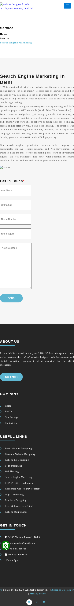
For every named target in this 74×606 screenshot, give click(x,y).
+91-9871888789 (17, 548)
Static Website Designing (18, 448)
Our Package (12, 417)
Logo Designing (13, 465)
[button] (67, 6)
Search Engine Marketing (18, 477)
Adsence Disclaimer (62, 590)
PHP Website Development (19, 483)
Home (3, 34)
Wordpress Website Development (22, 488)
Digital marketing (14, 494)
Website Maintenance (16, 512)
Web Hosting (12, 471)
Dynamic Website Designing (20, 454)
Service (4, 38)
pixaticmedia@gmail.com (21, 543)
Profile (8, 411)
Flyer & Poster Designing (19, 506)
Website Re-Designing (17, 460)
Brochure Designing (16, 500)
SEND (11, 298)
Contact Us (11, 423)
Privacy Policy (38, 593)
